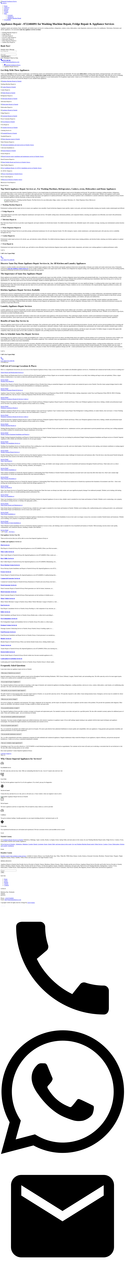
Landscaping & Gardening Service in (11, 658)
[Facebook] (1, 905)
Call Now (3, 753)
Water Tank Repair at (6, 461)
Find (2, 872)
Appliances (10, 16)
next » (13, 531)
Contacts (6, 885)
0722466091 (7, 19)
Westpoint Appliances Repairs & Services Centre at (14, 416)
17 (11, 531)
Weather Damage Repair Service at (10, 452)
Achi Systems (31, 902)
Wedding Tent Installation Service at (10, 443)
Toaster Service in (6, 645)
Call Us (4, 3)
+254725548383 (9, 898)
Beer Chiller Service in (7, 558)
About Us (6, 7)
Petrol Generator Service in (8, 585)
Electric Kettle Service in (8, 652)
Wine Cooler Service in (7, 551)
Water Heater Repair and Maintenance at (11, 505)
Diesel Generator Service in (8, 591)
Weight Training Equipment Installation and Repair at (15, 434)
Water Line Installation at (7, 496)
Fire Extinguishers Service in (9, 618)
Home (5, 6)
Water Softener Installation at (8, 470)
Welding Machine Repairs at (8, 425)
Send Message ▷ (5, 56)
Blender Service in (6, 638)
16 (9, 531)
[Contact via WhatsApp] (62, 1153)
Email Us (8, 753)
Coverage (10, 15)
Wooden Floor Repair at (7, 381)
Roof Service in (5, 605)
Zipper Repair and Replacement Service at (12, 372)
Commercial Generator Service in (10, 578)
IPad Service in (5, 545)
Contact (6, 12)
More (5, 13)
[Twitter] (2, 905)
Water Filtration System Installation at (11, 523)
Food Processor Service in (8, 632)
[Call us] (62, 1029)
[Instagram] (4, 905)
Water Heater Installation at (8, 514)
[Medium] (5, 905)
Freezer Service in (6, 571)
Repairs (6, 10)
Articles (6, 883)
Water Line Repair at (6, 487)
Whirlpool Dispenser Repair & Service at (12, 390)
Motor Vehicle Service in (8, 598)
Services (6, 9)
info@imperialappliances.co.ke (10, 62)
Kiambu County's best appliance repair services (13, 856)
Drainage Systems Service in (9, 625)
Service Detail (4, 380)
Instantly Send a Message (7, 49)
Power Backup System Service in (10, 565)
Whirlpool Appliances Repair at (9, 408)
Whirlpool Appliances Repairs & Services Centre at (14, 399)
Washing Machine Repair (14, 18)
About (5, 880)
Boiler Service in (5, 612)
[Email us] (62, 1277)
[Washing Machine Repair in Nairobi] (11, 81)
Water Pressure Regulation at (8, 478)
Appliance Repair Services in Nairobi (13, 840)
